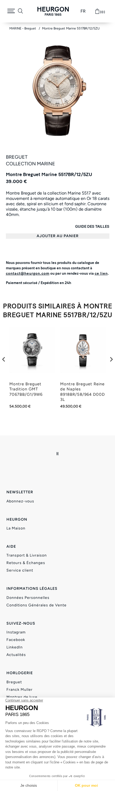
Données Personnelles (27, 597)
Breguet (14, 682)
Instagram (16, 632)
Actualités (16, 654)
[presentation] (3, 359)
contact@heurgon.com (27, 273)
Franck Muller (19, 689)
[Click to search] (20, 11)
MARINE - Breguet (23, 28)
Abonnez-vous (20, 501)
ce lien (101, 273)
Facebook (15, 639)
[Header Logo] (53, 11)
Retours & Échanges (25, 563)
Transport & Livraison (26, 555)
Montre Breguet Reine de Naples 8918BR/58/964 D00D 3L (82, 392)
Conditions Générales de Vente (36, 605)
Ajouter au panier (58, 236)
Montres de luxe (21, 697)
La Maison (15, 528)
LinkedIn (14, 647)
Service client (19, 570)
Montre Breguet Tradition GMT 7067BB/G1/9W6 (26, 389)
